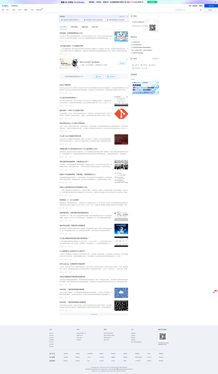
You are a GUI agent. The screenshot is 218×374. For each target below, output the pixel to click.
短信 (89, 360)
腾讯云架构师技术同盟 (109, 335)
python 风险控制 (65, 85)
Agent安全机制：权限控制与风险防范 (72, 225)
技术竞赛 (79, 339)
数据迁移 (161, 360)
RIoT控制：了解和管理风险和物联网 (72, 289)
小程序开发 (137, 360)
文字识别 (101, 360)
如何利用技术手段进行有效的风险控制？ (95, 19)
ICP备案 (145, 65)
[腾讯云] (5, 6)
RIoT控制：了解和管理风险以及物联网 (73, 302)
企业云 (89, 357)
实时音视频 (137, 68)
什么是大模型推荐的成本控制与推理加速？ (74, 238)
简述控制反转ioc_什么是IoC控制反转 (72, 123)
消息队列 (101, 353)
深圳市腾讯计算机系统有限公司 (92, 369)
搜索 (201, 10)
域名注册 (66, 353)
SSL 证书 (149, 357)
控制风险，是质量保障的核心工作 (71, 33)
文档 (190, 6)
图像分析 (125, 357)
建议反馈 (195, 6)
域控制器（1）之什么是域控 (69, 200)
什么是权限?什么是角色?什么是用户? (72, 251)
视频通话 (113, 357)
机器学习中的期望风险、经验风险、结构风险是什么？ (78, 174)
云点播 (145, 68)
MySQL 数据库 (138, 357)
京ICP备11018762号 (121, 371)
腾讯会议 (78, 357)
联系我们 (133, 337)
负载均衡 (78, 360)
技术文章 (51, 333)
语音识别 (161, 357)
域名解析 (137, 353)
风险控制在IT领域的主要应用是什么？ (71, 19)
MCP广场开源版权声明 (136, 342)
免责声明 (133, 335)
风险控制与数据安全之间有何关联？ (117, 19)
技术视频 (51, 339)
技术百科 (51, 344)
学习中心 (51, 342)
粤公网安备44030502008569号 (125, 369)
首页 (3, 10)
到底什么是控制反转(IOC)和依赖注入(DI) (73, 187)
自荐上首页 (79, 337)
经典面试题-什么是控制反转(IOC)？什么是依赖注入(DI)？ (79, 149)
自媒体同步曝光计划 (81, 333)
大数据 (124, 360)
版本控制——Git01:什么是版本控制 (72, 110)
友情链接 (133, 339)
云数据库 (125, 353)
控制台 (201, 6)
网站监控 (149, 360)
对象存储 (153, 65)
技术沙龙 (51, 337)
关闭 (158, 83)
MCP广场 (38, 10)
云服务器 (137, 65)
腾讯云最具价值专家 (108, 333)
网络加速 (113, 353)
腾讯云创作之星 (107, 337)
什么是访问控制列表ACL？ (69, 97)
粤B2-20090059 (113, 369)
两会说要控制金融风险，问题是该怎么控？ (74, 161)
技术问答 (51, 335)
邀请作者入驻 (80, 335)
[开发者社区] (14, 5)
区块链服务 (90, 353)
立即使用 (122, 63)
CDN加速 (101, 357)
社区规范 (133, 333)
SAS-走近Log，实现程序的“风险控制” (72, 264)
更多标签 (155, 58)
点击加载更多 (94, 314)
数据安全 (66, 360)
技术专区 (51, 346)
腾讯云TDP (106, 339)
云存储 (148, 353)
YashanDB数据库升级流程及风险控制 (72, 276)
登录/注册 (211, 6)
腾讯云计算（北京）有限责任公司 (99, 371)
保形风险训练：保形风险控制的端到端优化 (74, 212)
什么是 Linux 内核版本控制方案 (70, 136)
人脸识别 (66, 357)
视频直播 (161, 353)
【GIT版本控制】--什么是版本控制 (71, 46)
